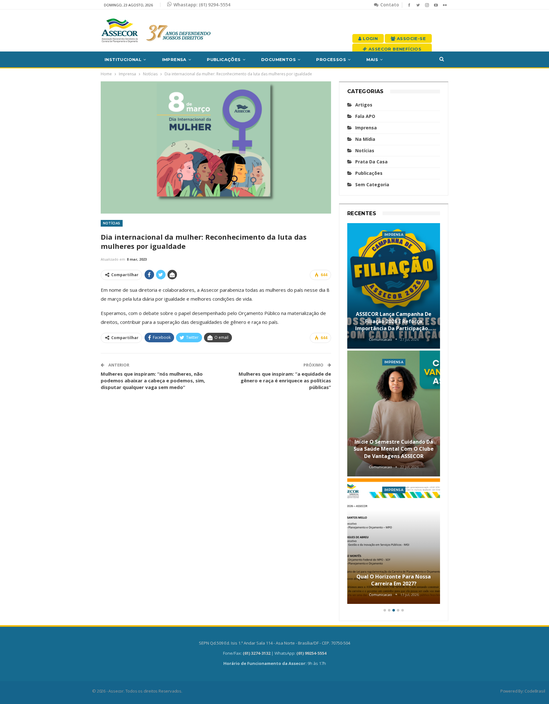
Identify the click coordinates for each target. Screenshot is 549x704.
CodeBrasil (535, 691)
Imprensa (174, 59)
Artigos (363, 105)
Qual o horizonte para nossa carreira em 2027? (393, 580)
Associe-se (411, 38)
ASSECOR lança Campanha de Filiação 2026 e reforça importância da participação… (393, 321)
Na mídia (365, 139)
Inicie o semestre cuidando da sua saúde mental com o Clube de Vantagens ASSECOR (394, 449)
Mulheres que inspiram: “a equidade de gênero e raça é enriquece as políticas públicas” (285, 380)
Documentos (278, 59)
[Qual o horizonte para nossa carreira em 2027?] (393, 541)
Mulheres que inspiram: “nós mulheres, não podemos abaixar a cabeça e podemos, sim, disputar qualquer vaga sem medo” (153, 380)
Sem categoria (372, 184)
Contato (389, 5)
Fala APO (365, 116)
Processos (331, 59)
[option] (393, 414)
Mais (372, 59)
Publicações (224, 59)
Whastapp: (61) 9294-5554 (201, 5)
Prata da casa (371, 162)
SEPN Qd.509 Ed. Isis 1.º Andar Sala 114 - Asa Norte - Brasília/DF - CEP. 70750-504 (274, 643)
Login (370, 38)
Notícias (111, 223)
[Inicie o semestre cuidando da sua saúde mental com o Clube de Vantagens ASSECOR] (393, 413)
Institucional (123, 59)
